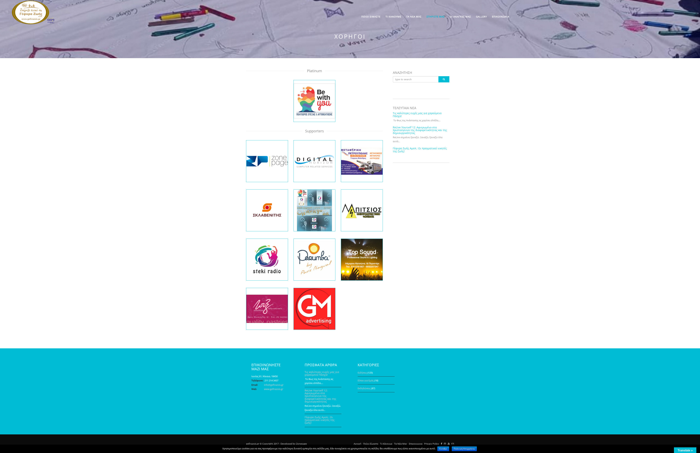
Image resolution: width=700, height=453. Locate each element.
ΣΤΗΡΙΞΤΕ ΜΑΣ (436, 16)
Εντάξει (443, 448)
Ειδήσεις (362, 372)
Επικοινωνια (415, 443)
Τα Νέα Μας (400, 443)
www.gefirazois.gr (273, 389)
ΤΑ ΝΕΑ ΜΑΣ (413, 16)
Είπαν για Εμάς (366, 380)
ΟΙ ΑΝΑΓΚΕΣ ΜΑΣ (460, 16)
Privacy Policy (431, 443)
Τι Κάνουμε (386, 443)
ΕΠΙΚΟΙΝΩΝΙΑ (500, 16)
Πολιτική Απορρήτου (464, 448)
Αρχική (357, 443)
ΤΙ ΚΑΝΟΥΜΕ (393, 16)
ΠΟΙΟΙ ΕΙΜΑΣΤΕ (370, 16)
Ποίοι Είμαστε (370, 443)
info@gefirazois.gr (273, 384)
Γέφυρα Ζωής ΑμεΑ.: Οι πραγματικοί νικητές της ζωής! (420, 150)
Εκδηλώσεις (364, 388)
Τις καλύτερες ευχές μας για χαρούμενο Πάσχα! (417, 114)
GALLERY (481, 16)
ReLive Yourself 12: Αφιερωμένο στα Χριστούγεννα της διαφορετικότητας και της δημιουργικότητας (420, 130)
